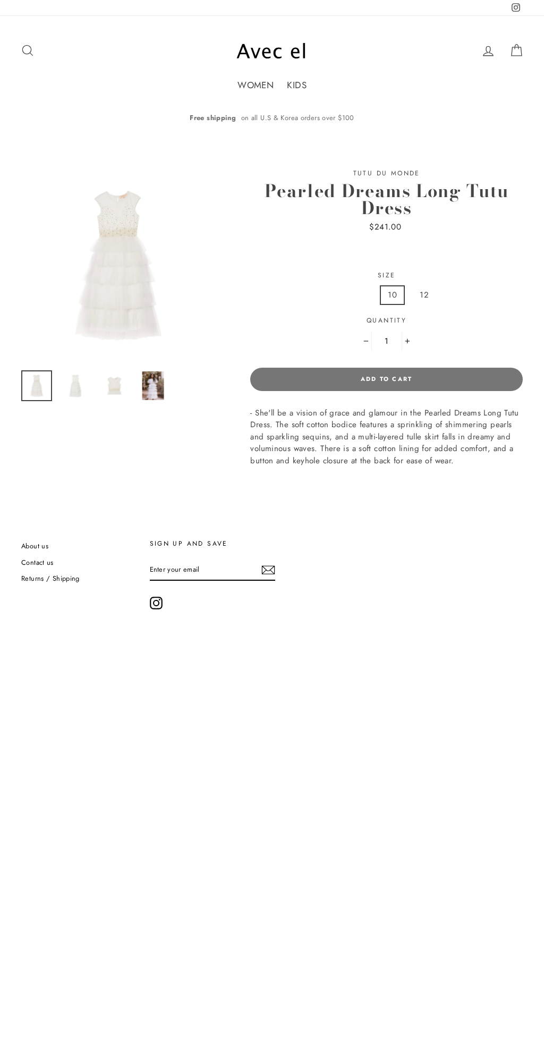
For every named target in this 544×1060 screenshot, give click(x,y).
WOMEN (255, 85)
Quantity (386, 320)
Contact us (37, 562)
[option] (272, 118)
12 (424, 295)
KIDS (297, 85)
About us (34, 546)
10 (392, 295)
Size (387, 275)
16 (488, 295)
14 (456, 295)
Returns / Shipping (50, 578)
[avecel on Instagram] (156, 603)
